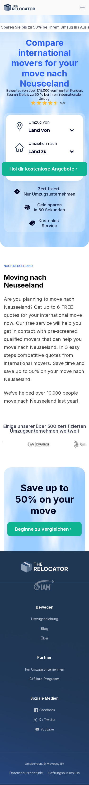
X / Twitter (47, 720)
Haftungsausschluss (64, 773)
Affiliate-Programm (44, 679)
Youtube (47, 729)
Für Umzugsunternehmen (44, 669)
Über (44, 638)
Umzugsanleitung (44, 619)
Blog (44, 628)
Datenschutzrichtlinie (26, 773)
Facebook (47, 710)
